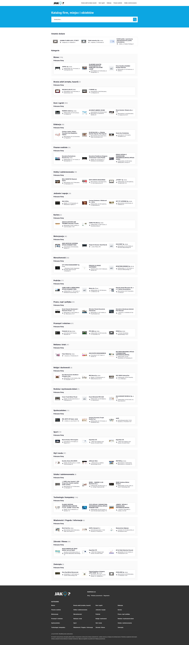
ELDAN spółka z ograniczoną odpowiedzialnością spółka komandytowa (125, 40)
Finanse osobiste (118, 3)
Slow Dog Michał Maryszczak (70, 572)
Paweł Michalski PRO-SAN (96, 397)
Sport (56, 432)
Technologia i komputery (64, 497)
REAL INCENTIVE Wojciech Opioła (69, 179)
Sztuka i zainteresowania (64, 474)
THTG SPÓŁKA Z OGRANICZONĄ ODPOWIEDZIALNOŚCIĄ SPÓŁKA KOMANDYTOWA (98, 506)
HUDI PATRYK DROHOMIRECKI (97, 353)
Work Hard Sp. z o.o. (68, 528)
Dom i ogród (102, 3)
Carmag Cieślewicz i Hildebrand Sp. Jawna (98, 201)
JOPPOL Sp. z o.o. (67, 66)
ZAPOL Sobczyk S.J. (94, 528)
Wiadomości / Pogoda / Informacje (68, 520)
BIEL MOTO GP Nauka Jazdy (70, 419)
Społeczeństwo (60, 410)
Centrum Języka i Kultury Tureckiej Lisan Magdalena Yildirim (69, 133)
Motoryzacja (59, 236)
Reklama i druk (60, 345)
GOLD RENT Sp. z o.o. (122, 244)
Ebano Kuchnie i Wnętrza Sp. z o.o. (124, 110)
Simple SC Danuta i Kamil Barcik (98, 245)
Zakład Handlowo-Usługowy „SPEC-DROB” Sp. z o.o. (97, 572)
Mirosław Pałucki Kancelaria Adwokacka (97, 309)
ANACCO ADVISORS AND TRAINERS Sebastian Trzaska (70, 222)
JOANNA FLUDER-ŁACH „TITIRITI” (69, 40)
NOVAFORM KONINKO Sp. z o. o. (125, 266)
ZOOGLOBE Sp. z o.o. (122, 572)
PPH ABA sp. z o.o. (94, 331)
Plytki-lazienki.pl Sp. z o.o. (95, 40)
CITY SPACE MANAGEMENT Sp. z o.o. (71, 265)
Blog (88, 595)
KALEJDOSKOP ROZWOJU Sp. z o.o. (125, 397)
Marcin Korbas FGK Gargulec (70, 439)
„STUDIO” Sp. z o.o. (121, 180)
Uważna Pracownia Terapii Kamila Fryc (96, 418)
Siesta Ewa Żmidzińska (122, 133)
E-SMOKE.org (92, 89)
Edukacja (109, 3)
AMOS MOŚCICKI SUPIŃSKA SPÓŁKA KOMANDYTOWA (70, 244)
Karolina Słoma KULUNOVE (69, 461)
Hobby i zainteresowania (130, 3)
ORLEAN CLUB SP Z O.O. (69, 89)
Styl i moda (58, 453)
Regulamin (107, 595)
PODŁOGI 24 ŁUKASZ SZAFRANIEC (95, 266)
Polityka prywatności (96, 595)
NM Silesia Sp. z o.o (94, 375)
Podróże (57, 280)
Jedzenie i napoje (61, 193)
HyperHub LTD (93, 439)
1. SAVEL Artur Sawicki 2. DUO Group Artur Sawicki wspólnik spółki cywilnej (70, 483)
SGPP (117, 418)
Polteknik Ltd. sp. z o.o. (68, 331)
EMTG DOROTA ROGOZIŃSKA (97, 180)
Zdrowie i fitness (60, 542)
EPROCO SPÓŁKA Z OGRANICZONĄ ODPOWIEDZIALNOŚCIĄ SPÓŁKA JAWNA (125, 157)
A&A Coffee (65, 201)
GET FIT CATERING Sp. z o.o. (124, 201)
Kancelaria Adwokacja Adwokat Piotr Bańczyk (125, 309)
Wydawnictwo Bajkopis (122, 528)
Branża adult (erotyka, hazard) (88, 3)
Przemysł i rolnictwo (62, 323)
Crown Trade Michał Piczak (69, 397)
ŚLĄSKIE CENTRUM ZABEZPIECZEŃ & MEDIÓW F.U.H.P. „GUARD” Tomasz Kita (70, 506)
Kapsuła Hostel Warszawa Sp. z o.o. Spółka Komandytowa (125, 288)
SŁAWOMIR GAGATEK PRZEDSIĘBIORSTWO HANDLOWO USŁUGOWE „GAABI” (96, 67)
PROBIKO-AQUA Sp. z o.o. (69, 111)
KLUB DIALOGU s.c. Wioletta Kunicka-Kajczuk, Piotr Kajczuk (97, 133)
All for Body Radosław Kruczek (124, 550)
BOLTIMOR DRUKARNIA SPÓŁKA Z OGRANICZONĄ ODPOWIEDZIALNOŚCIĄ (125, 353)
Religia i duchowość (62, 368)
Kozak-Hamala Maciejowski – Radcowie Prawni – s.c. (70, 309)
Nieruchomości (60, 258)
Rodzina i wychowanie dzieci (65, 389)
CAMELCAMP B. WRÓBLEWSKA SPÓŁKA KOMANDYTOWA (71, 288)
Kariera (57, 215)
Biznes (56, 57)
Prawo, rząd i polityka (62, 302)
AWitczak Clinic (93, 461)
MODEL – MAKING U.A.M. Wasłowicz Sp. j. (96, 483)
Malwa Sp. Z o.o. (93, 288)
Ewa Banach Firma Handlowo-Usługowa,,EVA (70, 375)
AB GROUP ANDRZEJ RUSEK (97, 110)
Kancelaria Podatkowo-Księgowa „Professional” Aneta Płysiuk (98, 156)
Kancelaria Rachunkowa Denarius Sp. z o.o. (68, 156)
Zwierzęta (58, 564)
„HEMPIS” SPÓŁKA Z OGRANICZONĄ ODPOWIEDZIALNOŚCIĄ (122, 506)
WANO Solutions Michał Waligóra (122, 483)
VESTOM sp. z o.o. (121, 461)
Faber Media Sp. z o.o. (68, 354)
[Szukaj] (135, 19)
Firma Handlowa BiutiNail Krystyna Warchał (123, 66)
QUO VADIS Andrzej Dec (122, 375)
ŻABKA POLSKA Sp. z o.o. (96, 222)
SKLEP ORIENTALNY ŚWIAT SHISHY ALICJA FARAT (70, 549)
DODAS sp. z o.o (120, 331)
